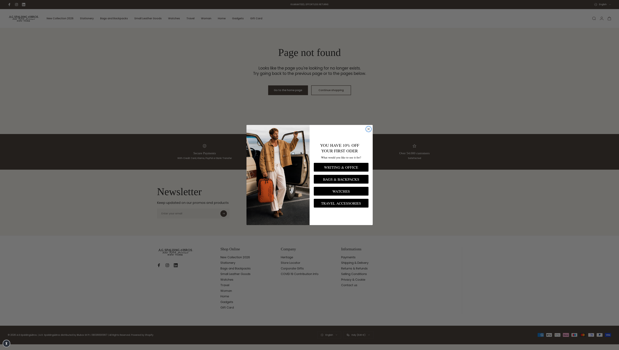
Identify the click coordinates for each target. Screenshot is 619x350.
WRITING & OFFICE (341, 167)
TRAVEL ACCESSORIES (341, 203)
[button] (6, 343)
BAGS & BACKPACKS (341, 179)
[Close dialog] (368, 129)
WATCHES (341, 191)
